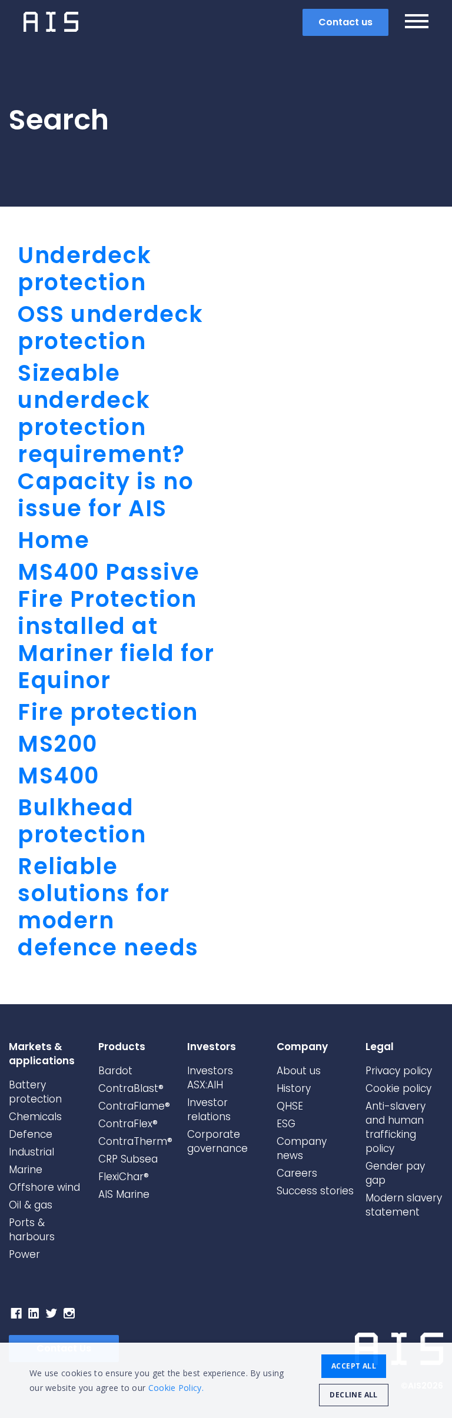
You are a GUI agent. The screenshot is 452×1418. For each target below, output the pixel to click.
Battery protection (35, 1092)
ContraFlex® (128, 1124)
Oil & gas (30, 1205)
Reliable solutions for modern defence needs (108, 907)
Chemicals (35, 1117)
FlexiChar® (123, 1177)
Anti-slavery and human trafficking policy (395, 1127)
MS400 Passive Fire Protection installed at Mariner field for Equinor (116, 626)
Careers (297, 1173)
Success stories (315, 1191)
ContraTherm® (135, 1141)
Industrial (31, 1152)
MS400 (58, 775)
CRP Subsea (128, 1159)
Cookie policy (398, 1088)
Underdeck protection (85, 269)
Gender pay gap (395, 1173)
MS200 (58, 743)
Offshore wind (44, 1187)
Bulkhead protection (82, 821)
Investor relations (209, 1109)
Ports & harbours (32, 1230)
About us (299, 1071)
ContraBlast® (131, 1088)
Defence (30, 1134)
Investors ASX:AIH (210, 1078)
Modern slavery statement (403, 1205)
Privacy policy (398, 1071)
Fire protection (108, 712)
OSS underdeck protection (111, 327)
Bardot (115, 1071)
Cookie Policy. (176, 1387)
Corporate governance (217, 1141)
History (294, 1088)
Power (24, 1254)
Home (53, 540)
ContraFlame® (134, 1106)
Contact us (345, 22)
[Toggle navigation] (416, 23)
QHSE (290, 1106)
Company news (302, 1148)
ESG (286, 1124)
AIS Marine (123, 1194)
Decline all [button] (353, 1395)
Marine (25, 1170)
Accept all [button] (353, 1366)
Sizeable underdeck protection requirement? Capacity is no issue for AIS (106, 440)
